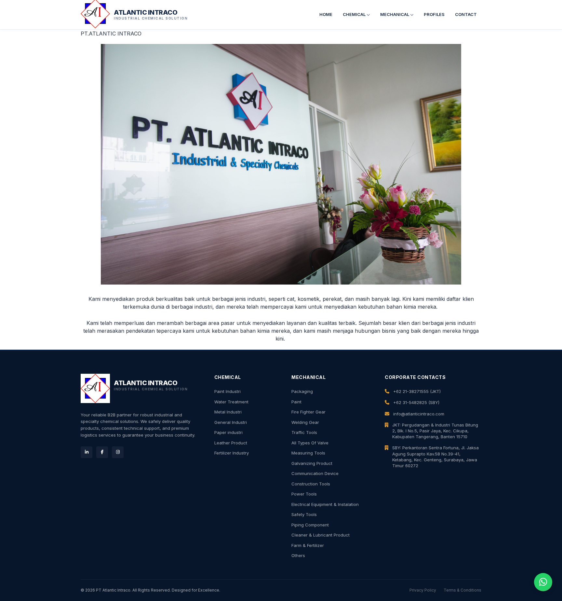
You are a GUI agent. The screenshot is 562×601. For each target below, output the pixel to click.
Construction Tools (310, 483)
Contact (466, 14)
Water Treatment (231, 401)
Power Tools (304, 493)
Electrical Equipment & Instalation (325, 504)
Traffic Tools (304, 432)
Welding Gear (305, 422)
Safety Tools (304, 514)
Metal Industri (228, 411)
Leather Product (230, 442)
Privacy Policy (422, 590)
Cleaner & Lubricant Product (320, 535)
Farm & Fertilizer (307, 545)
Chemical (355, 14)
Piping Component (310, 524)
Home (325, 14)
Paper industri (228, 432)
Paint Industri (227, 391)
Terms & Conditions (462, 590)
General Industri (230, 422)
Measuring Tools (308, 452)
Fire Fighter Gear (308, 411)
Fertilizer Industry (231, 452)
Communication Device (315, 473)
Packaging (302, 391)
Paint (296, 401)
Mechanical (395, 14)
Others (298, 555)
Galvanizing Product (311, 463)
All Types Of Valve (309, 442)
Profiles (434, 14)
